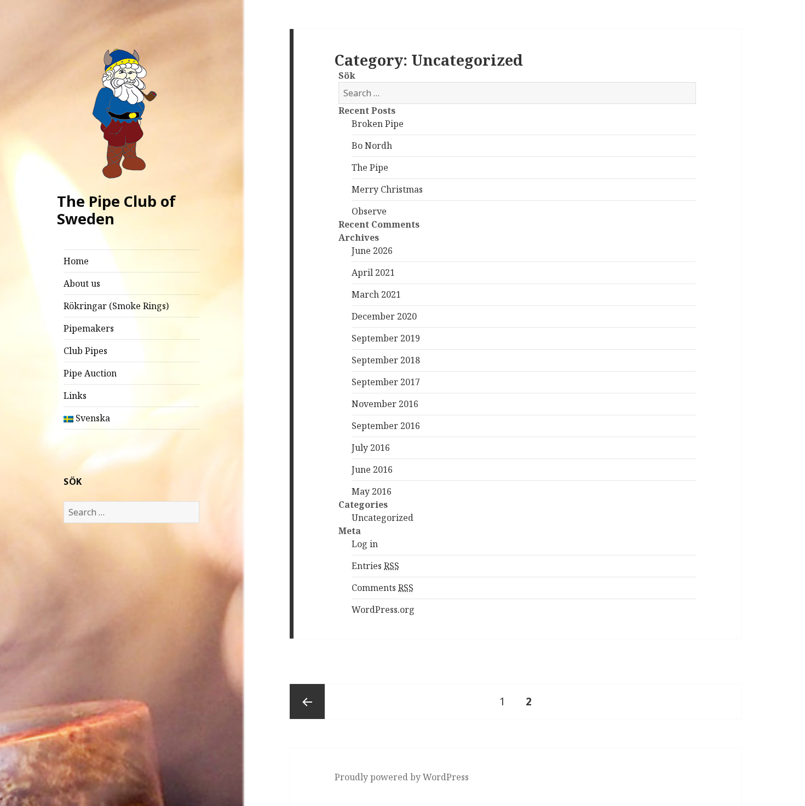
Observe (369, 211)
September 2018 (386, 360)
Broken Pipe (378, 124)
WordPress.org (383, 610)
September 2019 (386, 338)
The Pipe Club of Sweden (116, 210)
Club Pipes (85, 351)
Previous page (307, 701)
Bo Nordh (372, 146)
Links (75, 396)
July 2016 (371, 448)
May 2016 (372, 491)
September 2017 (386, 382)
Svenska (91, 418)
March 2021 (376, 294)
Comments (382, 588)
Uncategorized (382, 518)
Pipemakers (89, 328)
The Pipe (370, 167)
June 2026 (372, 251)
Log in (365, 544)
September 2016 (386, 426)
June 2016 (372, 469)
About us (82, 283)
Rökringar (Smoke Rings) (116, 306)
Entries (375, 566)
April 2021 (373, 272)
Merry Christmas (387, 189)
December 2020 (384, 316)
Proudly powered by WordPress (402, 777)
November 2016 (385, 404)
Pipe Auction (90, 373)
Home (76, 261)
